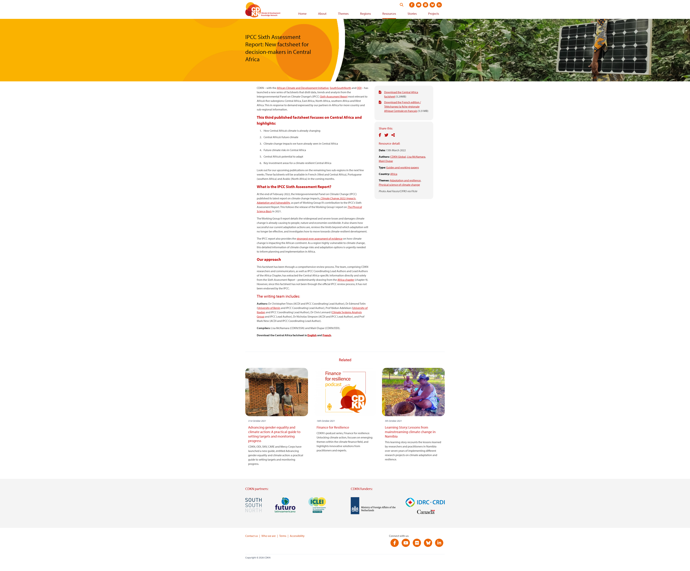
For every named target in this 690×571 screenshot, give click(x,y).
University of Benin (269, 308)
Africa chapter (345, 279)
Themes (343, 13)
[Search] (401, 4)
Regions (365, 13)
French (327, 335)
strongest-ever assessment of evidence (319, 238)
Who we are (268, 536)
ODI (359, 88)
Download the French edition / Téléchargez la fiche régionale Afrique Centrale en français (402, 106)
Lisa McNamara (416, 156)
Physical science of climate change (399, 184)
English (312, 335)
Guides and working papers (402, 167)
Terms (282, 536)
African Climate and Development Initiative (303, 88)
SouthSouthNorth (340, 88)
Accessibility (297, 536)
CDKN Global (398, 156)
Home (302, 13)
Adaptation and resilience (405, 180)
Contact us (251, 536)
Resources (389, 13)
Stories (412, 13)
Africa (393, 174)
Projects (433, 13)
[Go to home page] (267, 10)
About (322, 13)
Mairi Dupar (386, 161)
